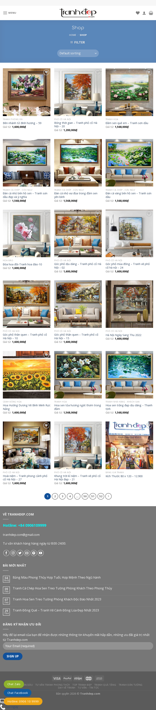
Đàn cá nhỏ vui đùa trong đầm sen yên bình (75, 195)
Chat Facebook (17, 693)
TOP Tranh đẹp (82, 684)
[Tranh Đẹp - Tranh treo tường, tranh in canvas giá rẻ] (78, 12)
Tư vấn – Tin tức (88, 687)
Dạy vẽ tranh (66, 687)
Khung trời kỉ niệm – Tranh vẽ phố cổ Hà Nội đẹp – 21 (77, 477)
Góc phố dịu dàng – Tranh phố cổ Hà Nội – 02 (77, 265)
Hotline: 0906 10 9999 (23, 701)
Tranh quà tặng (105, 684)
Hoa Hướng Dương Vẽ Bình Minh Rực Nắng (26, 407)
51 (93, 496)
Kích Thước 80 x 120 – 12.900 (124, 476)
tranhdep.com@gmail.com (21, 535)
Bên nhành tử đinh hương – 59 (22, 123)
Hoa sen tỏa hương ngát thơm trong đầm (77, 407)
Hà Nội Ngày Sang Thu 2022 (123, 335)
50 (85, 496)
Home (72, 35)
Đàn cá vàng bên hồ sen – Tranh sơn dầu (128, 195)
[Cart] (151, 13)
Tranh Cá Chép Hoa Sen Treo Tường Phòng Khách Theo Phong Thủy (62, 588)
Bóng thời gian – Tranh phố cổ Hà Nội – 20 (75, 124)
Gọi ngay (12, 707)
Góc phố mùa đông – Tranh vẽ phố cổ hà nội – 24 (128, 265)
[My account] (144, 13)
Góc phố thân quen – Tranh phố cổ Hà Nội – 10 (25, 336)
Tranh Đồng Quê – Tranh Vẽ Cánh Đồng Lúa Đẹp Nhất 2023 (56, 610)
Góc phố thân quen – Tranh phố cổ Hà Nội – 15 (76, 336)
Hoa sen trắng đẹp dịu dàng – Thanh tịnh (129, 407)
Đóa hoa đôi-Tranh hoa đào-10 (22, 264)
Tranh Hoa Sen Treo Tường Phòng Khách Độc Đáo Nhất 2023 (57, 599)
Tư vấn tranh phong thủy (52, 684)
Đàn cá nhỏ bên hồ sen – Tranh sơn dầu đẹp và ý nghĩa (25, 195)
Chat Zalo (13, 684)
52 (101, 496)
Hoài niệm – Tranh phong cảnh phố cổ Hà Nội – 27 (25, 477)
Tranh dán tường (130, 684)
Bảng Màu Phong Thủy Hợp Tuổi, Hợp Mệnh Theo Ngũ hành (57, 577)
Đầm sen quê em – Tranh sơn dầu (127, 123)
